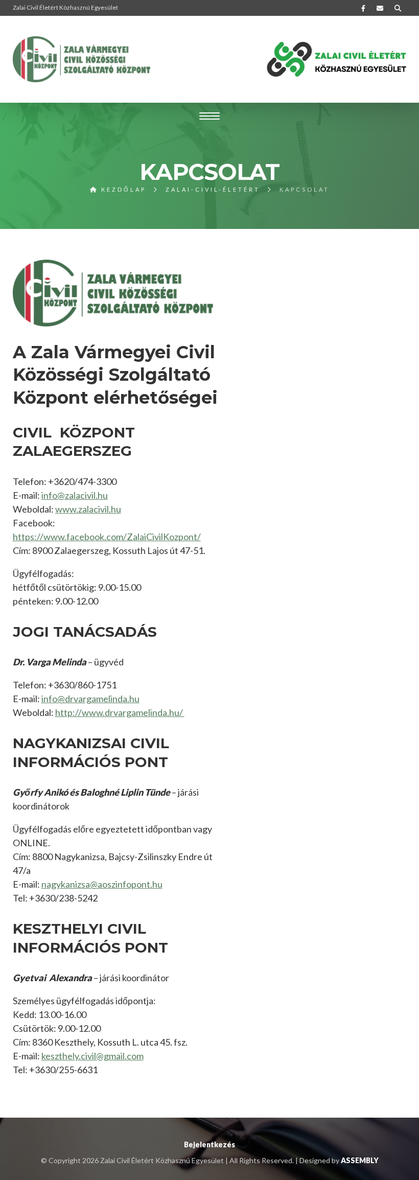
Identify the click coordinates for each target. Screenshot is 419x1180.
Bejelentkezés (209, 1144)
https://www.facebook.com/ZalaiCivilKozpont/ (107, 536)
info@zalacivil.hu (74, 495)
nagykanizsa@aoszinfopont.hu (101, 884)
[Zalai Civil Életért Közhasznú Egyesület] (82, 59)
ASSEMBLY (360, 1160)
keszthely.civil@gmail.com (92, 1055)
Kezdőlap (122, 189)
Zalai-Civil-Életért (213, 189)
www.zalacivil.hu (88, 509)
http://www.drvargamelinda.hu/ (119, 712)
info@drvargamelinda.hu (90, 698)
